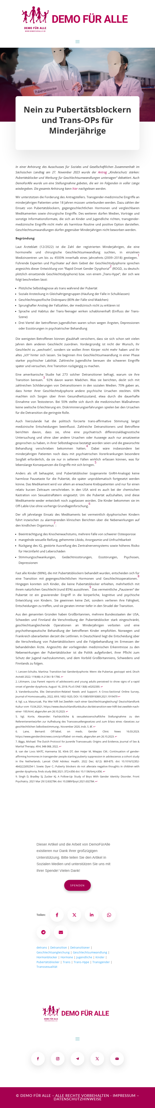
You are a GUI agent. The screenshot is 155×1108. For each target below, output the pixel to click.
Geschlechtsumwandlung (90, 952)
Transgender (101, 962)
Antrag (102, 172)
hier (75, 188)
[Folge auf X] (97, 1059)
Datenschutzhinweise (78, 1099)
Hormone (67, 957)
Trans (66, 962)
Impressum (124, 1096)
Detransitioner (80, 947)
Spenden (77, 885)
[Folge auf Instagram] (58, 1059)
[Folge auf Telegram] (77, 1059)
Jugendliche (84, 957)
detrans (42, 947)
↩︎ (62, 676)
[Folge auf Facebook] (38, 1059)
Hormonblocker (47, 957)
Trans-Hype (81, 962)
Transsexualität (47, 967)
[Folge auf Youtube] (117, 1059)
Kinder (100, 957)
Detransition (58, 947)
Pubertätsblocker (48, 962)
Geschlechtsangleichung (53, 952)
